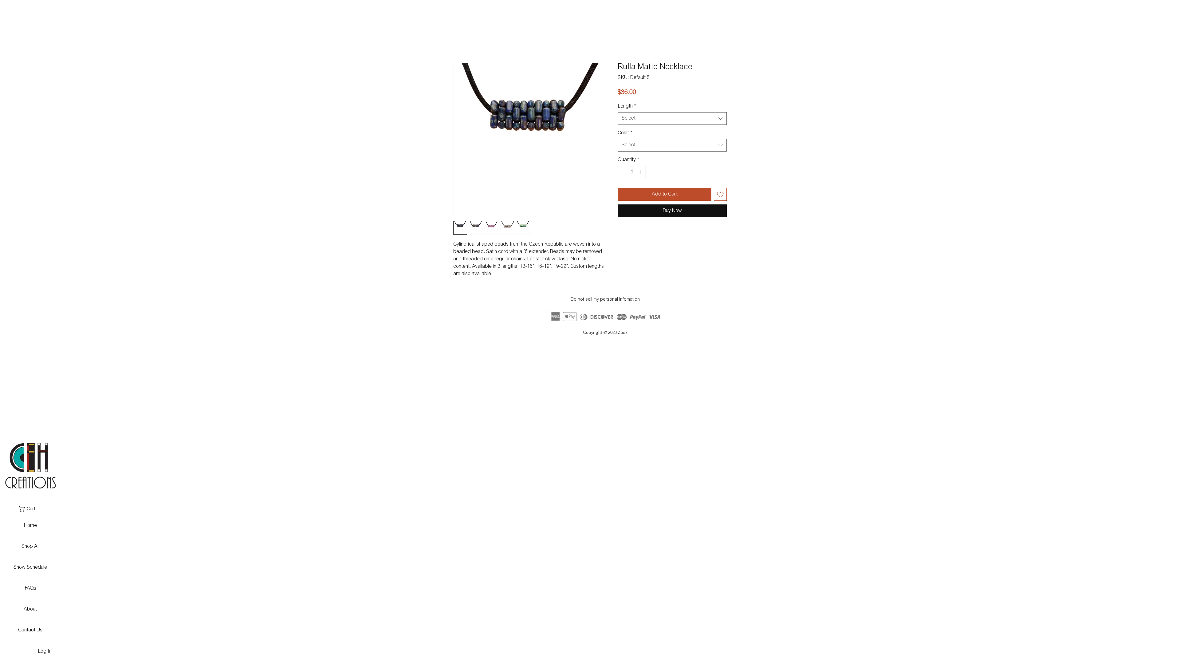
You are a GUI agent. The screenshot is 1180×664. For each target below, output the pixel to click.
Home (30, 525)
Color (625, 133)
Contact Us (30, 630)
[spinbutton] (631, 172)
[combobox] (672, 118)
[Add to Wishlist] (720, 194)
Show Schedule (30, 567)
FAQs (30, 588)
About (30, 609)
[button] (29, 509)
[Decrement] (623, 172)
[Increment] (640, 172)
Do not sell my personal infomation (605, 300)
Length (627, 106)
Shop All (30, 546)
